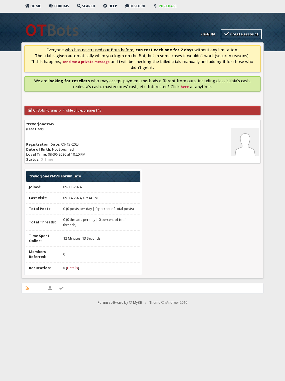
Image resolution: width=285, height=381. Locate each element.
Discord (137, 6)
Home (35, 6)
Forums (61, 6)
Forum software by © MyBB (120, 302)
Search (88, 6)
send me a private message (86, 62)
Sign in (207, 34)
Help (112, 6)
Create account (244, 34)
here (185, 87)
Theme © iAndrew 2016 (168, 302)
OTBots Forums (45, 110)
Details (72, 268)
